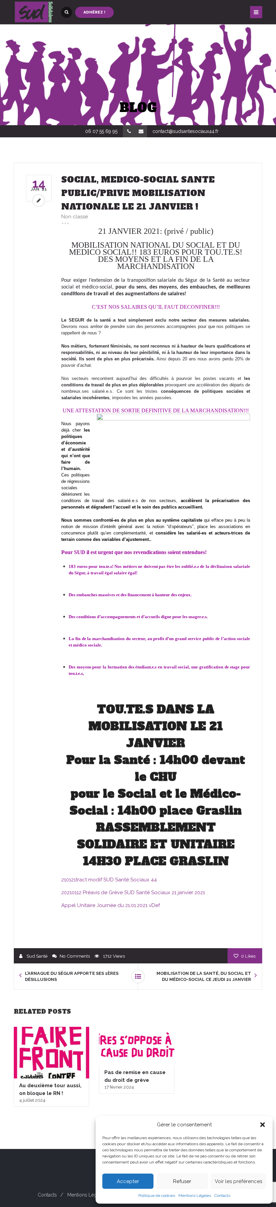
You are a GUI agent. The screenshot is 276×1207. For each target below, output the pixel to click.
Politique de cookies (156, 1195)
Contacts (222, 1195)
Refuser (182, 1181)
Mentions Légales (194, 1195)
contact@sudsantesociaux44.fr (185, 131)
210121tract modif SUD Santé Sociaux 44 (109, 880)
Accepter (128, 1181)
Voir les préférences (238, 1181)
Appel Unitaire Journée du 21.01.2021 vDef (110, 905)
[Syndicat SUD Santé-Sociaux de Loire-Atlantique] (34, 12)
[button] (262, 1124)
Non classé (74, 217)
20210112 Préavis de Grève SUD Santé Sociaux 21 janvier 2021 (133, 892)
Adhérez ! (94, 12)
